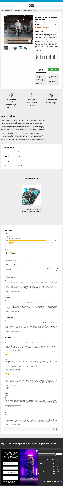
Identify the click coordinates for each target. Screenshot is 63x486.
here (14, 481)
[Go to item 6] (21, 48)
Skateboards (7, 10)
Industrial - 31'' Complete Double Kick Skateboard (26, 10)
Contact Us (56, 467)
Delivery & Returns (57, 469)
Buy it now (53, 69)
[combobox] (5, 472)
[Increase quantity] (45, 63)
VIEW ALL (13, 10)
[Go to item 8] (30, 48)
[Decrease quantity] (37, 63)
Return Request (57, 474)
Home (2, 10)
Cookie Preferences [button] (40, 471)
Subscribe (59, 453)
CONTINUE (10, 478)
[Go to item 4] (11, 48)
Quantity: (37, 60)
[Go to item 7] (26, 48)
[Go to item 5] (16, 48)
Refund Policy (56, 471)
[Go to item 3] (6, 48)
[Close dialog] (36, 451)
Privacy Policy (55, 459)
